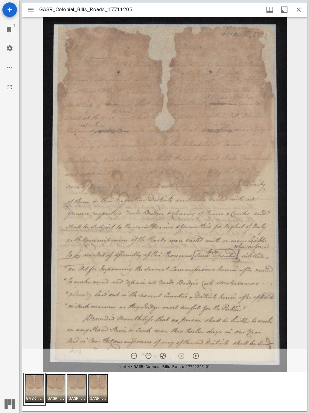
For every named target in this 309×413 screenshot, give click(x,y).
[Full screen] (9, 87)
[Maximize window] (284, 9)
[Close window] (298, 9)
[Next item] (196, 356)
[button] (34, 389)
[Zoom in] (134, 356)
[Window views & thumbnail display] (270, 9)
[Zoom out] (148, 356)
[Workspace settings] (9, 48)
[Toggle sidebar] (31, 9)
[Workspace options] (9, 67)
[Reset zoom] (163, 356)
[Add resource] (9, 9)
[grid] (164, 391)
